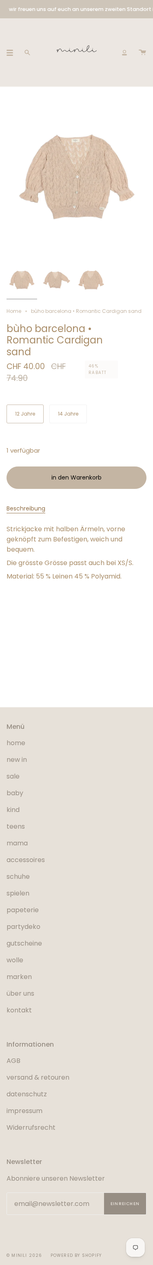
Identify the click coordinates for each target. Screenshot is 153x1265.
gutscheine (24, 943)
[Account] (124, 52)
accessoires (26, 860)
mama (17, 843)
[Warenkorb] (142, 52)
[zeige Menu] (13, 52)
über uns (20, 993)
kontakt (19, 1010)
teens (16, 826)
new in (17, 759)
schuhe (18, 876)
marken (19, 976)
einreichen (125, 1204)
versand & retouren (38, 1077)
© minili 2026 (24, 1255)
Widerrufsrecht (31, 1127)
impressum (24, 1110)
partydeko (23, 926)
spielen (18, 893)
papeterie (23, 910)
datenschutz (27, 1094)
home (16, 743)
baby (15, 793)
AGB (13, 1060)
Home (14, 311)
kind (13, 809)
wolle (15, 960)
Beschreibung (26, 508)
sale (13, 776)
